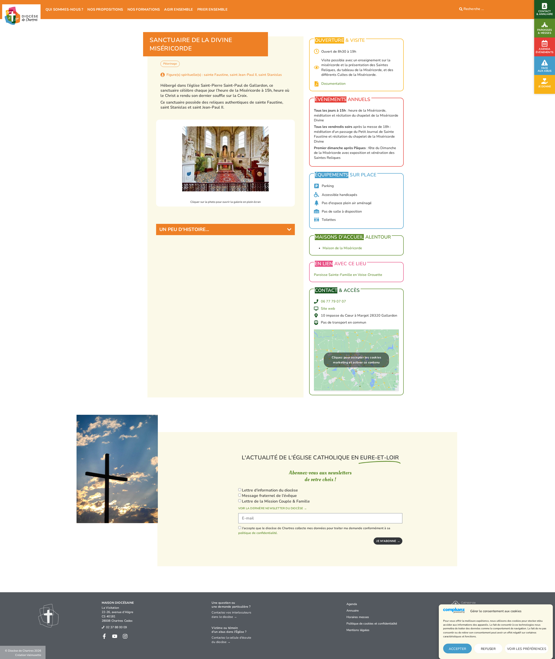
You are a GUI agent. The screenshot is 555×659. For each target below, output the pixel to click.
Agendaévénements (544, 50)
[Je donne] (544, 81)
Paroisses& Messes (544, 31)
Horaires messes (357, 617)
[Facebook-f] (104, 636)
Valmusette (34, 655)
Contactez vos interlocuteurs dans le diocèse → (231, 614)
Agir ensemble (178, 9)
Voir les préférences (526, 649)
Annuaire (352, 611)
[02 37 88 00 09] (103, 627)
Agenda (351, 604)
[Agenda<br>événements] (544, 43)
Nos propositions (105, 9)
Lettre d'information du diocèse (270, 490)
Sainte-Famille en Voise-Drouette (355, 274)
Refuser (488, 649)
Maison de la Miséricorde (342, 248)
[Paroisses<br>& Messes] (545, 25)
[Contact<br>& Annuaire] (545, 6)
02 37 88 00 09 (116, 627)
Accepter (457, 649)
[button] (225, 229)
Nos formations (143, 9)
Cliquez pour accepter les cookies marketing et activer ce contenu (356, 359)
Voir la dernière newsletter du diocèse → (272, 508)
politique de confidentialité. (258, 533)
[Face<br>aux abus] (544, 62)
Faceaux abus (545, 69)
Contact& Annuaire (544, 13)
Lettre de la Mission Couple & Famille (276, 501)
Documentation (333, 83)
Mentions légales (357, 630)
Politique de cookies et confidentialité (371, 624)
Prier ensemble (212, 9)
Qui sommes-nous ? (64, 9)
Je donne (544, 86)
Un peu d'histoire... (184, 229)
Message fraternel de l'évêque (269, 495)
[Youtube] (114, 636)
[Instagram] (125, 636)
